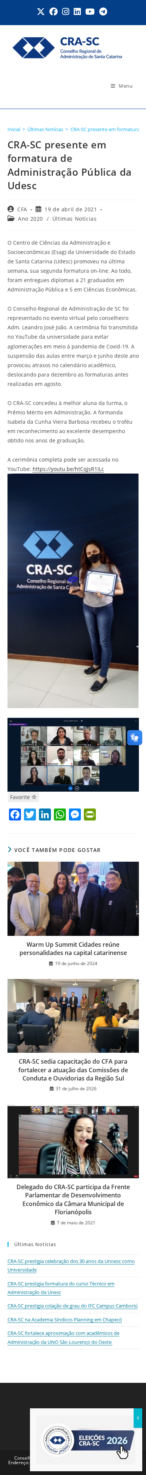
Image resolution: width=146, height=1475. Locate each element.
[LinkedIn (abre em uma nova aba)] (77, 11)
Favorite (20, 797)
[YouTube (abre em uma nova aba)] (90, 11)
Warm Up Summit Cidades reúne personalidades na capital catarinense (73, 948)
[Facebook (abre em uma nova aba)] (53, 11)
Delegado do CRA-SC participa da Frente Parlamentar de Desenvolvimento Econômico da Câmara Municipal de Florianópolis (73, 1199)
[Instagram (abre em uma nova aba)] (66, 11)
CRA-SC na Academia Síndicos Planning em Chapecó (64, 1319)
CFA (22, 209)
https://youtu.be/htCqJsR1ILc (68, 468)
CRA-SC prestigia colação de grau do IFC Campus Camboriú (72, 1305)
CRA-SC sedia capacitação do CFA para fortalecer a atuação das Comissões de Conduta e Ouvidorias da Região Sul (73, 1069)
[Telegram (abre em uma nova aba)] (103, 11)
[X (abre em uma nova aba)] (42, 11)
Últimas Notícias (74, 218)
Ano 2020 (30, 218)
